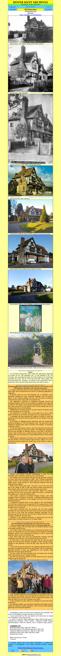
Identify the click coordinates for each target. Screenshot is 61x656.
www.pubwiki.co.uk (34, 654)
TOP (12, 650)
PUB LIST (12, 7)
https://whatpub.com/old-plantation (30, 15)
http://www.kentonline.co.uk (24, 385)
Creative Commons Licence (41, 234)
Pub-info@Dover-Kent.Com (30, 648)
